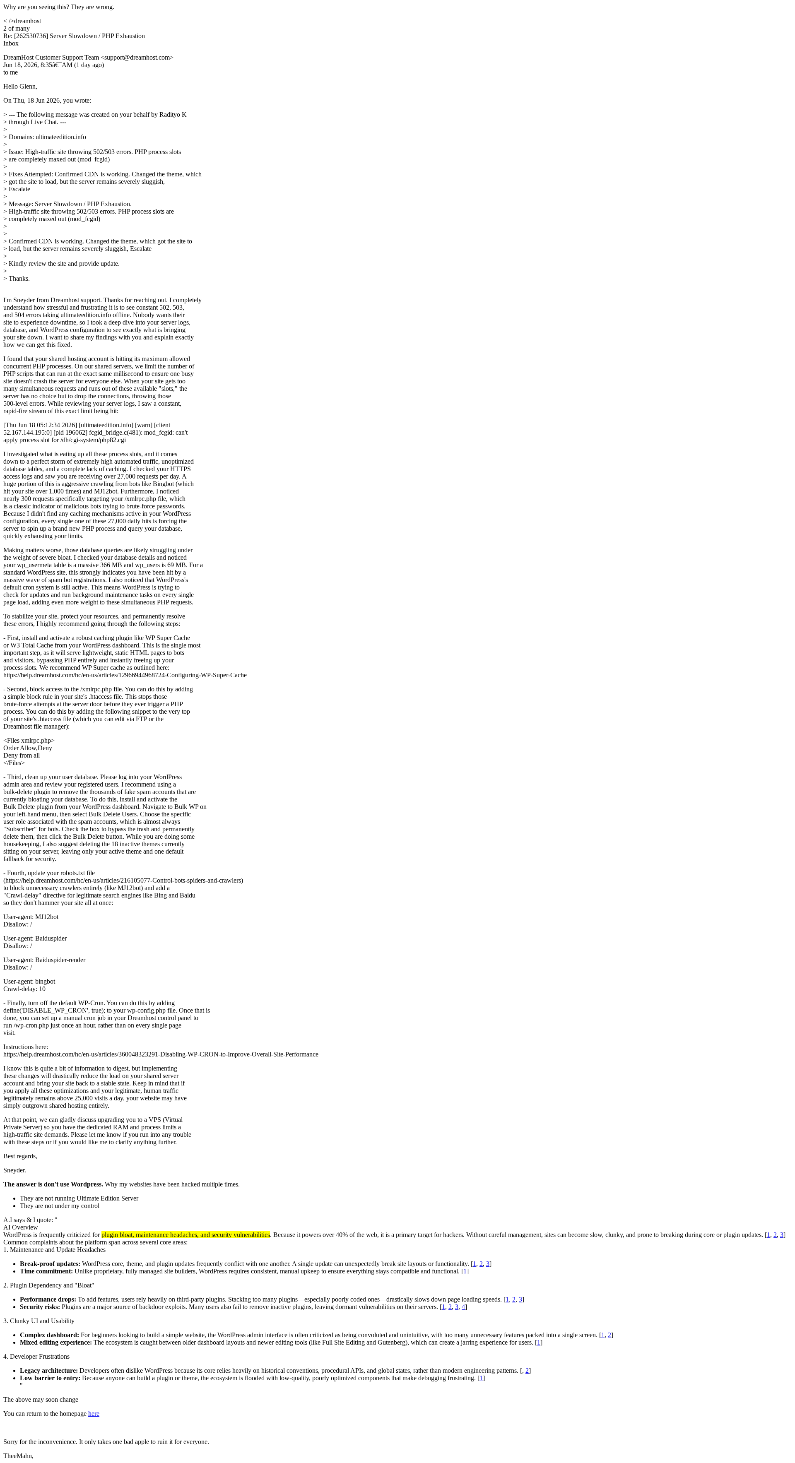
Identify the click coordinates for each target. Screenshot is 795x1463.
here (93, 1413)
